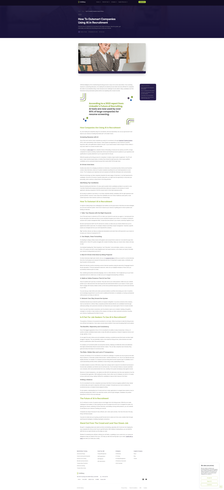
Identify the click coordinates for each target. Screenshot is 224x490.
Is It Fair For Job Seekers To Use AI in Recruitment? (147, 93)
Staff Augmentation (101, 456)
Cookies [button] (145, 487)
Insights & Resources (122, 1)
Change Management (102, 453)
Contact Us (142, 1)
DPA (140, 487)
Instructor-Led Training (81, 458)
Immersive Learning (81, 465)
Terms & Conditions (133, 487)
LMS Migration (100, 458)
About (135, 453)
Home (79, 11)
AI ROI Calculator (119, 463)
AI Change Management (120, 458)
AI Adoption (113, 1)
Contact (135, 458)
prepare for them (110, 258)
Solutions (98, 1)
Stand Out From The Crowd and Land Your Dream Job (147, 98)
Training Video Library (81, 468)
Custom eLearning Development (83, 456)
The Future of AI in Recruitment (147, 95)
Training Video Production (82, 463)
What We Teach (105, 1)
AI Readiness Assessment (121, 460)
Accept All (209, 477)
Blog (83, 11)
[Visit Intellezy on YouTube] (146, 479)
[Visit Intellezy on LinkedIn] (143, 479)
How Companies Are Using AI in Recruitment (147, 88)
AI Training (118, 456)
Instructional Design (81, 453)
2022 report (90, 149)
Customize (209, 484)
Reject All (209, 481)
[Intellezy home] (81, 473)
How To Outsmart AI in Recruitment (147, 90)
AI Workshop (118, 453)
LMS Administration (101, 461)
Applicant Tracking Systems (125, 140)
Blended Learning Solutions (82, 460)
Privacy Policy (124, 487)
